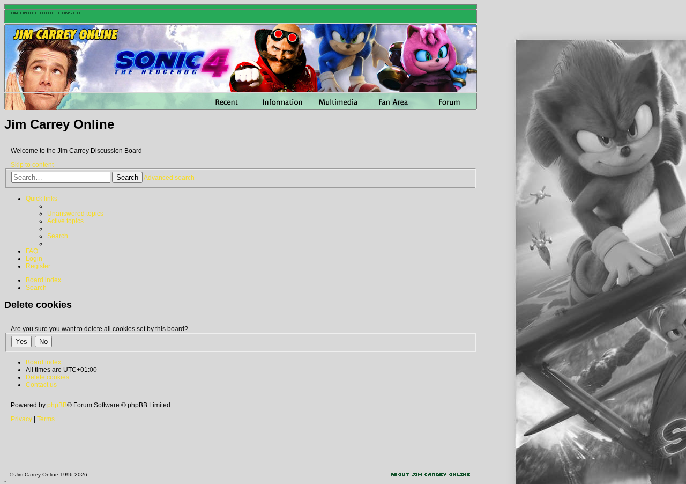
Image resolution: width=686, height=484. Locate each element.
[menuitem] (75, 213)
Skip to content (32, 164)
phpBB (57, 405)
